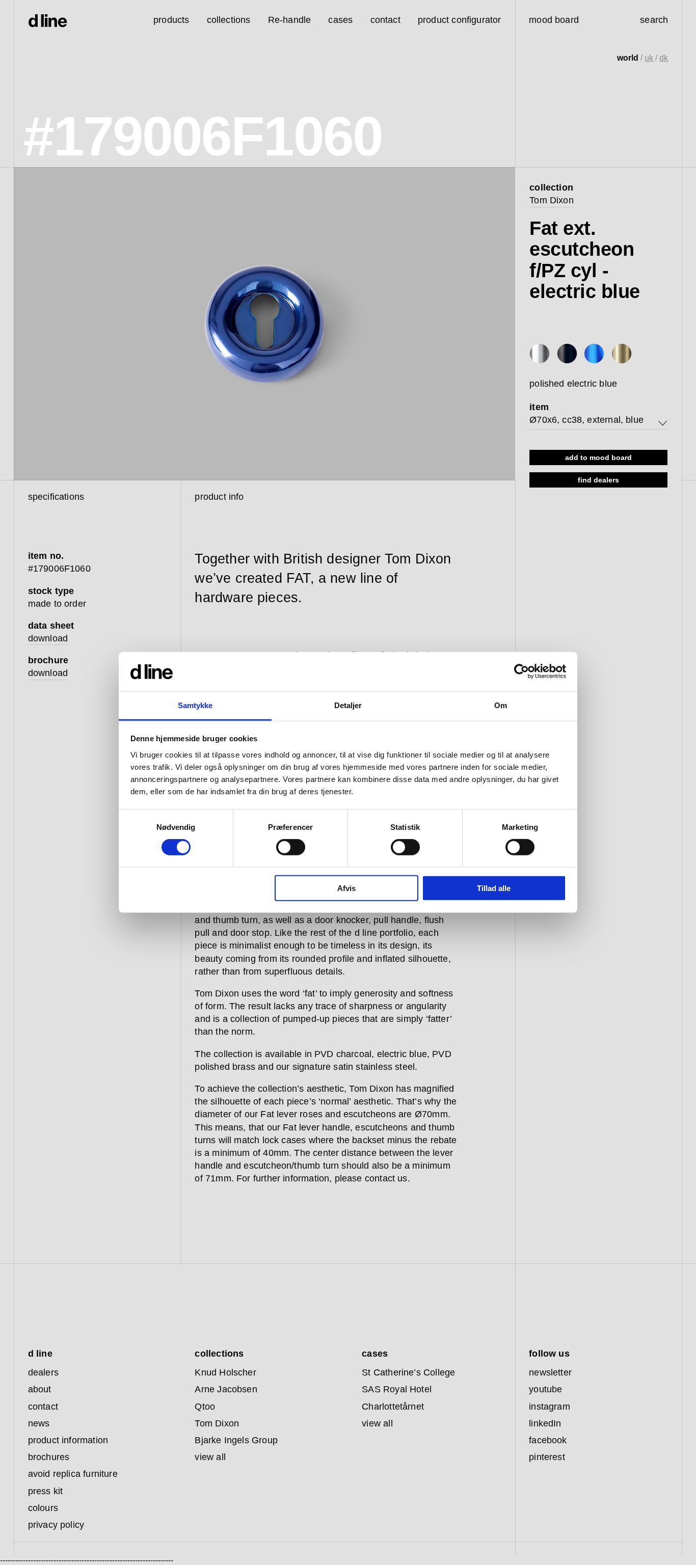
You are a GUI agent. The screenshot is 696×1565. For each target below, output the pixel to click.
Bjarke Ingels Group (236, 1440)
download (48, 638)
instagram (549, 1406)
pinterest (547, 1457)
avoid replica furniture (73, 1474)
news (39, 1423)
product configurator (459, 20)
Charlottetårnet (393, 1406)
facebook (548, 1440)
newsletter (550, 1372)
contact (43, 1406)
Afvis (346, 887)
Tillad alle (494, 887)
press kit (45, 1491)
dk (663, 57)
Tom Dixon (551, 200)
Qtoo (205, 1406)
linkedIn (545, 1423)
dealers (43, 1372)
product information (68, 1440)
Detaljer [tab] (348, 705)
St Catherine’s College (408, 1372)
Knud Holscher (225, 1372)
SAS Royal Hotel (397, 1389)
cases (340, 20)
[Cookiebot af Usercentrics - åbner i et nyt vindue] (521, 671)
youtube (545, 1389)
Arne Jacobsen (226, 1389)
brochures (49, 1457)
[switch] (290, 847)
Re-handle (289, 20)
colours (43, 1508)
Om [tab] (500, 705)
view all (210, 1457)
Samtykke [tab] (195, 705)
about (39, 1389)
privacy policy (56, 1525)
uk (649, 57)
